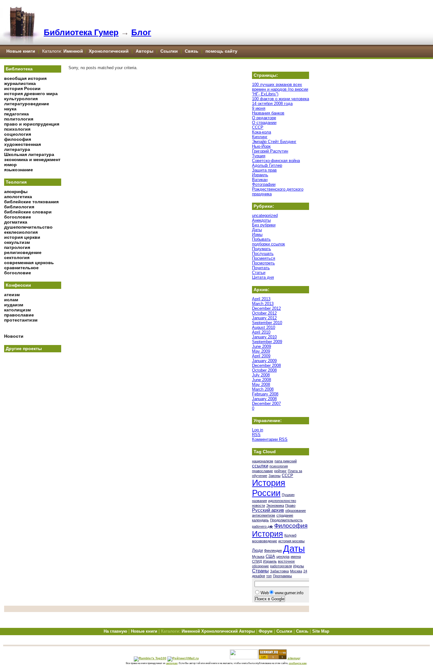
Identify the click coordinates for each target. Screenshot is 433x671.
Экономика (275, 505)
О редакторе (264, 117)
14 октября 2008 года (272, 103)
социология (17, 134)
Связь (191, 51)
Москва (296, 571)
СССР (257, 127)
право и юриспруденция (31, 124)
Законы (274, 476)
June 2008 (261, 379)
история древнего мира (31, 93)
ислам (11, 299)
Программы (282, 576)
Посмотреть (263, 263)
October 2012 (264, 313)
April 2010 (261, 332)
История (267, 533)
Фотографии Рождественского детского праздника (277, 189)
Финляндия (273, 550)
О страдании (264, 122)
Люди (257, 550)
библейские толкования (31, 201)
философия (17, 139)
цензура (282, 556)
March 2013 (263, 303)
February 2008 (265, 394)
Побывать (261, 239)
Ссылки (169, 51)
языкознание (18, 169)
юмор (10, 164)
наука (10, 108)
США (270, 556)
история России (22, 88)
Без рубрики (263, 225)
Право (290, 505)
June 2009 (261, 346)
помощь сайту (221, 51)
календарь (260, 520)
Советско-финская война (276, 160)
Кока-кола (261, 132)
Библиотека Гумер (81, 32)
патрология (17, 247)
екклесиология (21, 232)
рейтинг (280, 471)
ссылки (260, 465)
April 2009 (261, 356)
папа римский (286, 461)
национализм (262, 461)
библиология (19, 206)
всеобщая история (25, 78)
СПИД (257, 561)
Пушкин (288, 495)
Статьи (258, 272)
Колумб (290, 535)
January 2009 (264, 360)
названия (259, 501)
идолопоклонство (282, 501)
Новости (13, 336)
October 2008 (264, 370)
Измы (257, 234)
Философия (290, 525)
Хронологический (109, 51)
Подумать (261, 248)
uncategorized (265, 215)
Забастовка (279, 571)
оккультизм (17, 242)
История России (268, 488)
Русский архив (268, 510)
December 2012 (266, 308)
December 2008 (266, 365)
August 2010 (263, 327)
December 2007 (266, 403)
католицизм (17, 309)
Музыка (258, 556)
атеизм (12, 294)
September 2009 (267, 341)
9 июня (258, 108)
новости (258, 505)
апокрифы (16, 191)
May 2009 (261, 351)
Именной (73, 51)
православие (19, 314)
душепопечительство (28, 227)
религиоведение (23, 252)
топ (269, 576)
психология (17, 129)
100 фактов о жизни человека (280, 98)
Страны (260, 570)
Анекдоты (261, 220)
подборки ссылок (268, 244)
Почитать (261, 267)
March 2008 (263, 389)
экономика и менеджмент (32, 159)
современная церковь (29, 262)
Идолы (298, 566)
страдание (284, 515)
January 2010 (264, 337)
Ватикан (260, 179)
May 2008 (261, 384)
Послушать (263, 253)
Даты (257, 229)
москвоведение (264, 541)
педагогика (16, 113)
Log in (257, 429)
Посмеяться (263, 258)
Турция (258, 155)
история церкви (22, 237)
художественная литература (22, 147)
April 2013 (261, 298)
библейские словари (28, 211)
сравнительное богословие (21, 270)
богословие (17, 216)
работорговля (281, 566)
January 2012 (264, 318)
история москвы (291, 541)
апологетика (18, 196)
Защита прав (264, 170)
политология (18, 118)
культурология (21, 98)
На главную (115, 631)
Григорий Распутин (270, 151)
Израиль (260, 175)
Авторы (145, 51)
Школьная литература (29, 154)
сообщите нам (298, 663)
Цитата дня (263, 277)
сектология (16, 257)
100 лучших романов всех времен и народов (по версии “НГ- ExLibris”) (280, 89)
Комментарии (270, 439)
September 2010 (267, 322)
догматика (15, 222)
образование (295, 510)
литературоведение (26, 103)
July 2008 (261, 375)
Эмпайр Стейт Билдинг (274, 141)
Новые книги (20, 51)
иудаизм (13, 304)
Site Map (320, 631)
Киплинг (260, 136)
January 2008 (264, 398)
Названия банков (268, 113)
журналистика (20, 83)
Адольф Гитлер (267, 165)
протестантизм (20, 319)
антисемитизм (263, 515)
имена (296, 556)
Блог (141, 32)
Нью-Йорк (261, 146)
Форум (266, 631)
